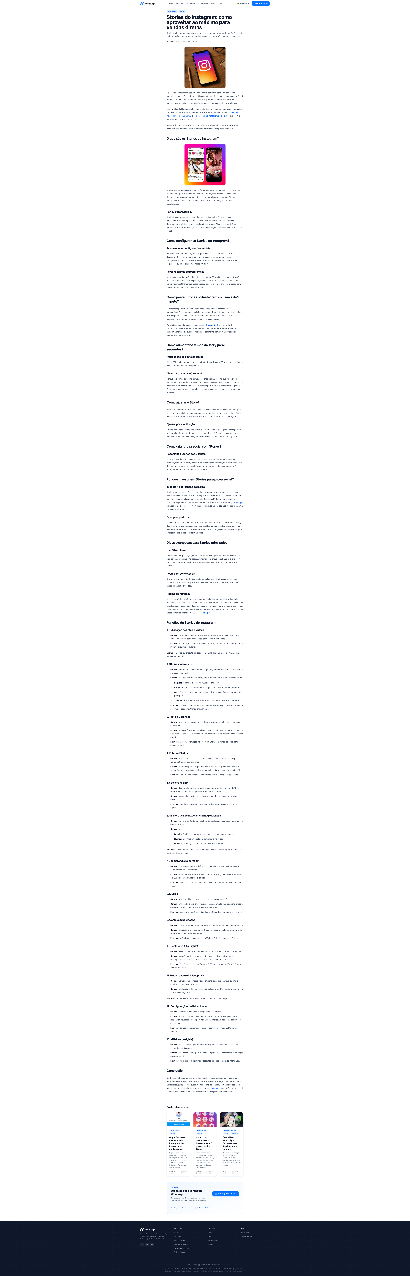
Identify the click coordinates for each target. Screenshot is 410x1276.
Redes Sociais (172, 11)
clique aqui (237, 502)
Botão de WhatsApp (204, 1208)
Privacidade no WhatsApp (183, 1248)
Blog (220, 3)
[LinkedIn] (147, 1244)
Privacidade (245, 1233)
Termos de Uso (246, 1237)
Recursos (179, 3)
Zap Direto (174, 1208)
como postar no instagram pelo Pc (209, 116)
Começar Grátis (259, 3)
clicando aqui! (203, 613)
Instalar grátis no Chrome (227, 1194)
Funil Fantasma (213, 1240)
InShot (208, 325)
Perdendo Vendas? (208, 3)
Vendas (182, 11)
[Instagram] (142, 1244)
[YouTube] (152, 1244)
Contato (210, 1244)
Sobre (210, 1233)
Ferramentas (191, 3)
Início (171, 3)
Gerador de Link (187, 1208)
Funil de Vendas (179, 1252)
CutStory (218, 325)
